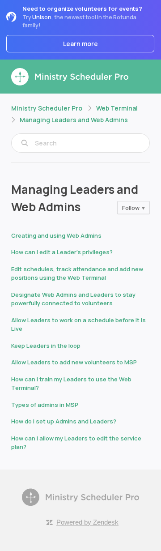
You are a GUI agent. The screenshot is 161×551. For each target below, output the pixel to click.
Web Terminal (117, 108)
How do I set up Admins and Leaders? (63, 421)
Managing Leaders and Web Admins (74, 119)
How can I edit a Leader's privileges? (62, 252)
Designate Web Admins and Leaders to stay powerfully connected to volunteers (73, 299)
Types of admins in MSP (44, 405)
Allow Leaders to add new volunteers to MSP (74, 362)
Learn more (80, 43)
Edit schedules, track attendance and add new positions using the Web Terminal (77, 273)
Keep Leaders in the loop (45, 346)
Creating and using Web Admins (56, 235)
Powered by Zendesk (87, 522)
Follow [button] (131, 208)
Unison (41, 17)
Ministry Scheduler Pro (46, 108)
